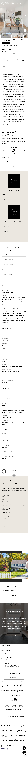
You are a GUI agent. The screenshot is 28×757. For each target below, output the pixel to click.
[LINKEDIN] (12, 705)
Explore (14, 595)
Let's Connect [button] (14, 635)
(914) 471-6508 (8, 659)
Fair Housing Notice (14, 677)
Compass (7, 682)
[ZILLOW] (22, 705)
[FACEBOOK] (5, 705)
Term (3, 499)
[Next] (24, 150)
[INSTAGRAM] (8, 705)
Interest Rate (5, 512)
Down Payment (5, 504)
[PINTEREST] (19, 705)
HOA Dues (4, 516)
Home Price (5, 495)
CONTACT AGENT (14, 237)
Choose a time (5, 157)
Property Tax (5, 508)
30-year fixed (5, 501)
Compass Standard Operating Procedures (14, 679)
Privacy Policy (19, 716)
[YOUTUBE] (15, 705)
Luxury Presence (17, 709)
